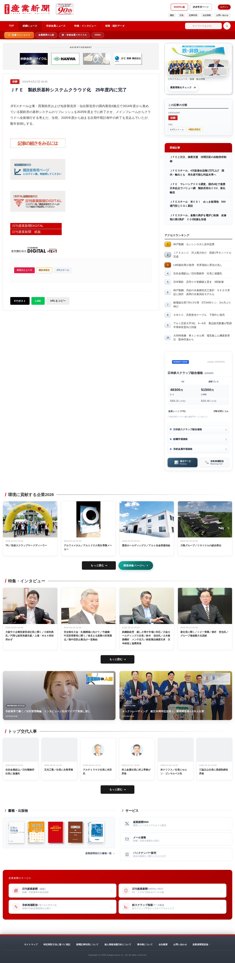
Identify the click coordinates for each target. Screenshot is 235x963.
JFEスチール (62, 270)
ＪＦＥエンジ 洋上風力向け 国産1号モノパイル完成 (202, 254)
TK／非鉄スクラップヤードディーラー (26, 545)
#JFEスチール (177, 129)
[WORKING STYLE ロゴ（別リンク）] (100, 679)
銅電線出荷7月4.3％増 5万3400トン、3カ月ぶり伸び (202, 304)
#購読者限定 (194, 129)
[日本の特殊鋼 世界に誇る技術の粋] (15, 833)
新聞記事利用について (87, 944)
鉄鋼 (173, 117)
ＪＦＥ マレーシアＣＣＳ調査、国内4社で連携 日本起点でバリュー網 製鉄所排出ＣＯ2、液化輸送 (199, 188)
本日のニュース (24, 270)
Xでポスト (20, 300)
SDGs (98, 35)
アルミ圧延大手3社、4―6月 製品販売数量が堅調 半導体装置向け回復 (202, 325)
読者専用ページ (201, 7)
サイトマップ (31, 944)
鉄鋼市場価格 (180, 439)
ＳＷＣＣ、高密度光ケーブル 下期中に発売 (199, 314)
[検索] (227, 26)
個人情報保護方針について (117, 944)
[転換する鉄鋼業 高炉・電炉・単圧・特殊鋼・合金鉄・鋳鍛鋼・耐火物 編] (76, 833)
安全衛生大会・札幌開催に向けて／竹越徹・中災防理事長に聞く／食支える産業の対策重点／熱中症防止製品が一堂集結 (88, 636)
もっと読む (97, 565)
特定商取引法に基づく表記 (57, 944)
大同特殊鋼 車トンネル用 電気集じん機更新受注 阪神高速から (201, 337)
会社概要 (163, 944)
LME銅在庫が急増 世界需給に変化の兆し (197, 264)
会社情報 (207, 15)
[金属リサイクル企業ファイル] (95, 833)
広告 (182, 15)
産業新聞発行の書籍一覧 (98, 853)
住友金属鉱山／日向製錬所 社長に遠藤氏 (197, 273)
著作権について (145, 944)
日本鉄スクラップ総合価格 (187, 429)
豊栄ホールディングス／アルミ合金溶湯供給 (146, 545)
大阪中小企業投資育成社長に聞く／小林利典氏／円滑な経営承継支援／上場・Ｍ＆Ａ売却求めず (30, 636)
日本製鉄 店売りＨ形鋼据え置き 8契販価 (198, 281)
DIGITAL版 (179, 7)
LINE (38, 300)
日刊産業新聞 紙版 (26, 232)
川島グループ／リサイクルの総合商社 (200, 545)
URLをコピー (58, 300)
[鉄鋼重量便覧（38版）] (56, 833)
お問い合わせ (222, 15)
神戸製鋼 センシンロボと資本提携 (193, 244)
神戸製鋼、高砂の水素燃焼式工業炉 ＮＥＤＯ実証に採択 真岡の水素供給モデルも (201, 292)
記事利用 (193, 15)
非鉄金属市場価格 (182, 449)
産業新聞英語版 (200, 944)
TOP (11, 25)
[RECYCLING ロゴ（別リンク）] (216, 679)
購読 (172, 15)
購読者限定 (44, 270)
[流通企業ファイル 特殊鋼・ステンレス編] (36, 833)
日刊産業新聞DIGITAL (27, 226)
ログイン (224, 7)
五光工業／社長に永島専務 (58, 769)
